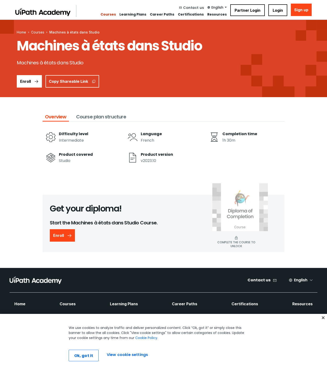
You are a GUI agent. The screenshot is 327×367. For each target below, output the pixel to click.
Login (278, 10)
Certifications (191, 14)
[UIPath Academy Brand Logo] (36, 280)
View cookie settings (127, 355)
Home (19, 303)
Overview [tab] (56, 116)
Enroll (25, 81)
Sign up (301, 9)
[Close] (323, 317)
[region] (163, 340)
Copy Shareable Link (68, 81)
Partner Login (247, 10)
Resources (217, 14)
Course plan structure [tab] (101, 116)
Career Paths (162, 14)
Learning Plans (132, 14)
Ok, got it (83, 355)
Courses (108, 14)
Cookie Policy (146, 337)
